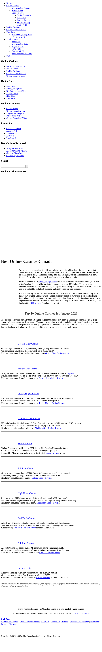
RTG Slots (16, 49)
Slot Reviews (12, 39)
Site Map (12, 624)
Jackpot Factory (23, 22)
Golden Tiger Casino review (57, 353)
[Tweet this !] (4, 619)
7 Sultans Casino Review (40, 478)
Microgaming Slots (20, 44)
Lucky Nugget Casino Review (52, 403)
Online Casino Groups (15, 76)
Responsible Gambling (79, 622)
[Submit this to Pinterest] (7, 619)
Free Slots (10, 32)
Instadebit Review (14, 116)
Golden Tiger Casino (15, 155)
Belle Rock (21, 18)
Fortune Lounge (24, 20)
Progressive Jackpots (15, 113)
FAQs (8, 56)
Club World (22, 25)
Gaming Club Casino (15, 153)
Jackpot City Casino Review (51, 378)
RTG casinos (35, 303)
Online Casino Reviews (16, 30)
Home (9, 3)
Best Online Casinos (9, 622)
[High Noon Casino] (51, 255)
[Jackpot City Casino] (9, 298)
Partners (64, 622)
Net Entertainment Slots (22, 54)
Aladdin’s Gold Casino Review (48, 428)
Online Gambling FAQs (16, 118)
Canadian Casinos (81, 613)
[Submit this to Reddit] (9, 619)
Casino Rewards (24, 15)
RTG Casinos (17, 10)
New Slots (16, 42)
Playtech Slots (18, 46)
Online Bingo (12, 108)
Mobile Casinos (13, 27)
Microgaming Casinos (21, 8)
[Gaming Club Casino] (51, 603)
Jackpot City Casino (14, 148)
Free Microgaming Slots (22, 34)
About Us (45, 622)
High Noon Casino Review (48, 503)
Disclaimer (94, 622)
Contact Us (55, 622)
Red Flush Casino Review (25, 528)
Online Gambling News (16, 111)
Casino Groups (18, 13)
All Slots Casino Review (16, 151)
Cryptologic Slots (19, 51)
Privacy (4, 624)
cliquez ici (71, 373)
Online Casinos (12, 6)
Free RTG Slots (18, 37)
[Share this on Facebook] (1, 619)
